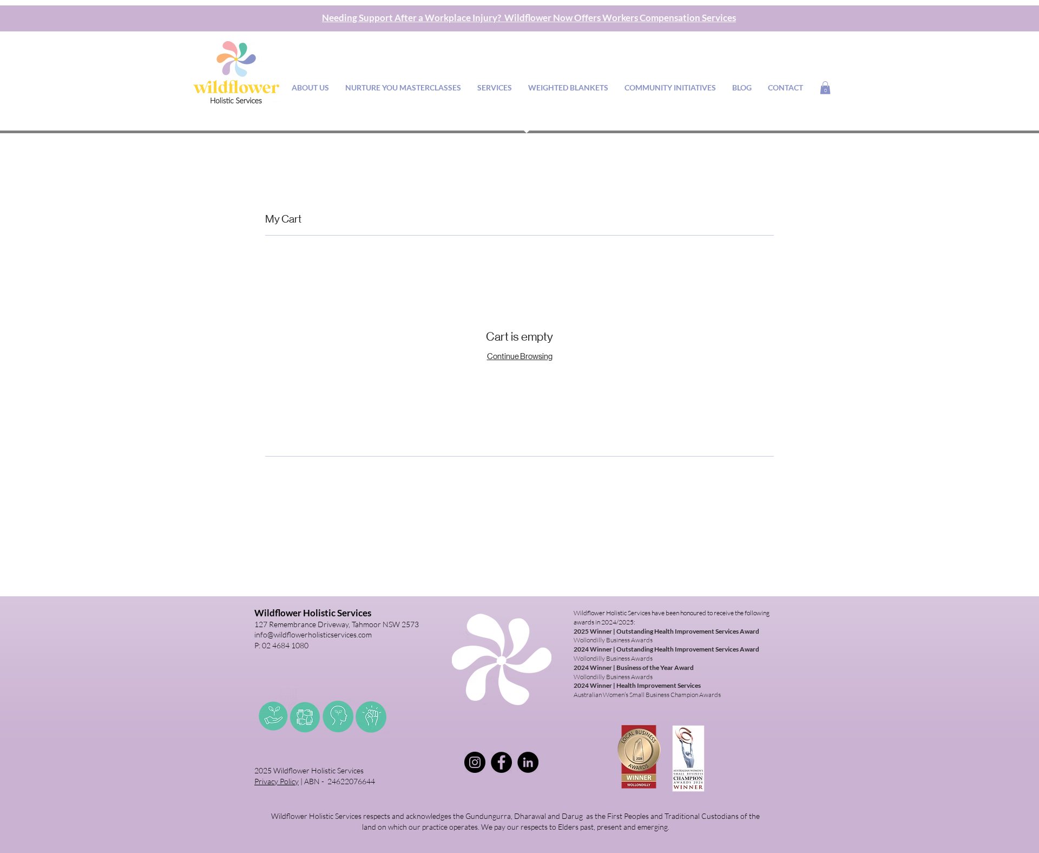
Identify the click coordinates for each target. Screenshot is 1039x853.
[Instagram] (474, 762)
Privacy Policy (276, 781)
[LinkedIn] (527, 762)
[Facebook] (501, 762)
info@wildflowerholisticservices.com (313, 634)
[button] (825, 87)
